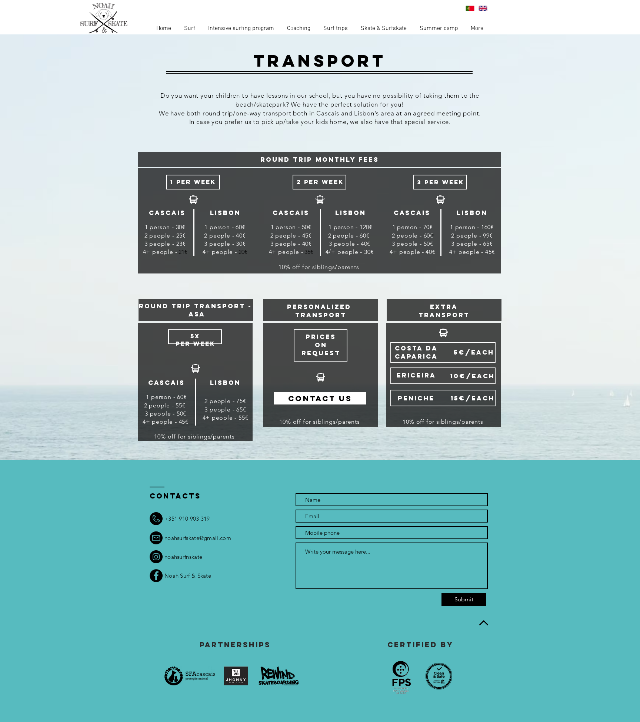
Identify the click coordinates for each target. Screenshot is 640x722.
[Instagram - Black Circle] (156, 556)
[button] (189, 25)
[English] (482, 8)
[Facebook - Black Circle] (156, 575)
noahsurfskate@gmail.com (197, 537)
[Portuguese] (470, 8)
